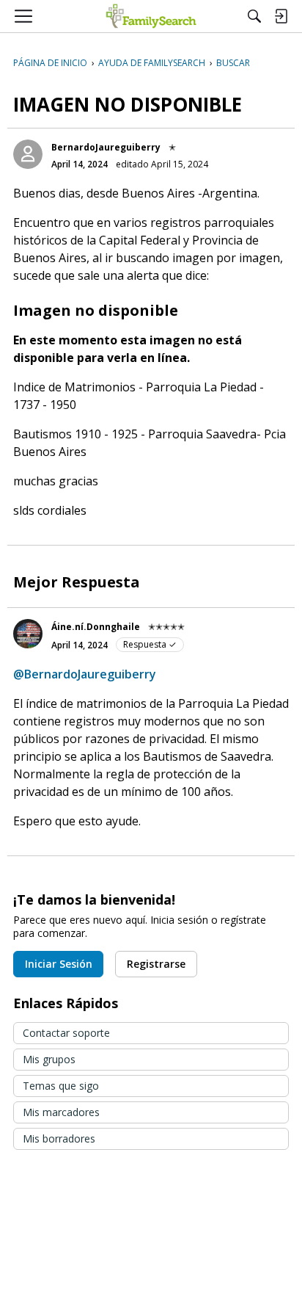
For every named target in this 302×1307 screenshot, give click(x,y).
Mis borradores (59, 1138)
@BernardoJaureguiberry (84, 674)
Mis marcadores (61, 1112)
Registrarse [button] (156, 964)
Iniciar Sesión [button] (58, 964)
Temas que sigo (61, 1086)
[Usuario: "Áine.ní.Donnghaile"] (28, 633)
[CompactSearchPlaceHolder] (254, 16)
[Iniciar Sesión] (281, 16)
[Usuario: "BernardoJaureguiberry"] (28, 154)
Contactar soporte (66, 1033)
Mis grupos (49, 1059)
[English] (151, 16)
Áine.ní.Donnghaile (95, 626)
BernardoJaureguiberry (106, 147)
